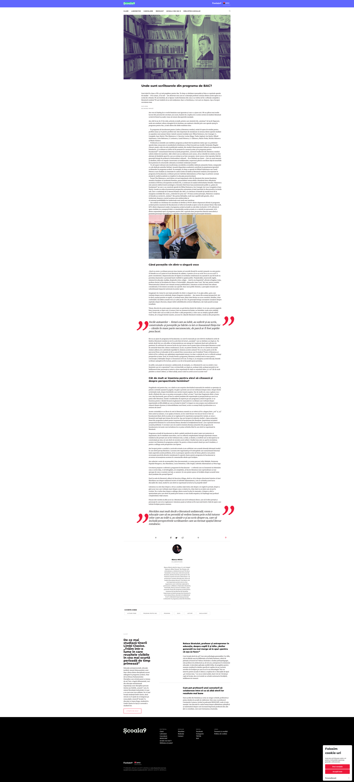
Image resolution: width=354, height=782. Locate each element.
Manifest (181, 731)
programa (167, 613)
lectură (189, 613)
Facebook (199, 731)
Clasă (126, 11)
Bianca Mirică (177, 560)
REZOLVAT (160, 11)
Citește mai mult (132, 711)
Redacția (181, 734)
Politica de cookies (220, 734)
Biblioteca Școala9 (192, 11)
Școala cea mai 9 (173, 11)
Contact (180, 736)
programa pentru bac (150, 613)
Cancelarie (148, 11)
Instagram (200, 734)
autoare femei (131, 613)
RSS (197, 738)
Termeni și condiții (221, 731)
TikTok (198, 736)
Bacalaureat (203, 613)
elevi (178, 613)
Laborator (136, 11)
